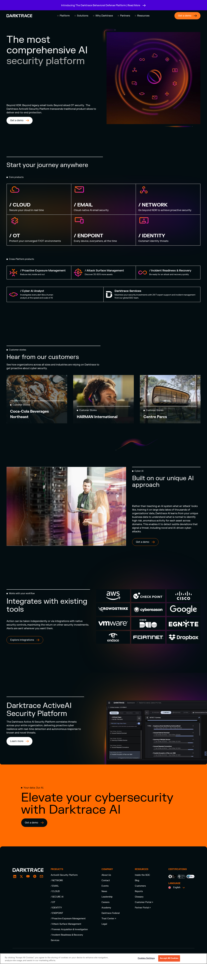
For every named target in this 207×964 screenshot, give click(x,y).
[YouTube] (28, 876)
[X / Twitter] (21, 876)
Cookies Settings (146, 958)
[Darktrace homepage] (19, 15)
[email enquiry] (41, 876)
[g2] (35, 876)
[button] (63, 15)
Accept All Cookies (169, 958)
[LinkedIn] (15, 876)
